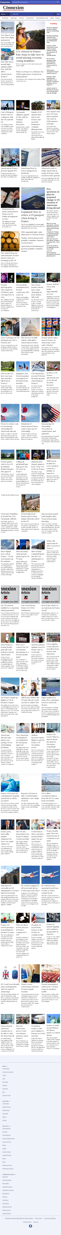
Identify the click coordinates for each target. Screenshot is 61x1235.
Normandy (5, 1082)
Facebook (30, 1226)
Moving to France (7, 1165)
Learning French (6, 1155)
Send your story (6, 1210)
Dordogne (5, 1089)
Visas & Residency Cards (42, 18)
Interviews (5, 1114)
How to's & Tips (6, 1142)
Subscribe (15, 14)
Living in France (6, 1152)
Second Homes (6, 1135)
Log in (58, 14)
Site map (35, 1222)
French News (5, 18)
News (4, 1066)
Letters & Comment (7, 1072)
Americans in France (7, 1169)
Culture (4, 1120)
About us (4, 1197)
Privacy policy (38, 1218)
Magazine (5, 1101)
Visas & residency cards (8, 1138)
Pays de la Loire (6, 1095)
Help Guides (14, 18)
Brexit (4, 1158)
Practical (21, 18)
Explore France (6, 1107)
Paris (3, 1079)
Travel (4, 1075)
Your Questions (30, 18)
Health (4, 1148)
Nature (4, 1117)
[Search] (57, 2)
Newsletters (5, 1193)
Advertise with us (7, 1207)
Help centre (5, 1203)
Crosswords (5, 1103)
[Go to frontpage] (13, 8)
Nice (3, 1092)
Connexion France (8, 1174)
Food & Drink (5, 1110)
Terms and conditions (50, 1218)
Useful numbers (6, 1213)
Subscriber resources (8, 1190)
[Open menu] (5, 14)
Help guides (5, 1183)
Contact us (5, 1200)
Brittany (4, 1085)
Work (3, 1162)
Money (52, 18)
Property (57, 18)
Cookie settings (27, 1222)
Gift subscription (6, 1180)
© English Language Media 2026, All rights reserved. (19, 1218)
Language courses (7, 1187)
